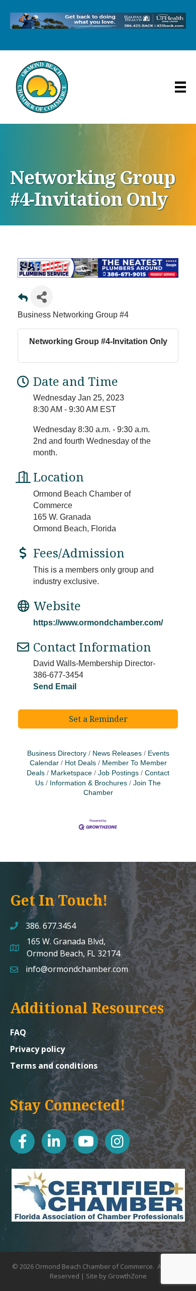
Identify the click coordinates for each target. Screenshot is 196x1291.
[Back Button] (23, 299)
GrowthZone (127, 1275)
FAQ (18, 1032)
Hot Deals (80, 763)
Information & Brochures (88, 783)
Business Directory (56, 753)
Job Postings (118, 773)
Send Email (54, 686)
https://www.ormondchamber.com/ (98, 622)
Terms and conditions (53, 1065)
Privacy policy (37, 1049)
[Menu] (180, 87)
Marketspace (71, 773)
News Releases (117, 753)
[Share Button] (41, 296)
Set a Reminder (98, 718)
